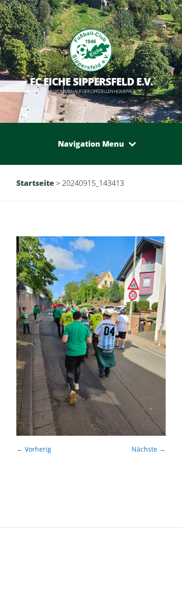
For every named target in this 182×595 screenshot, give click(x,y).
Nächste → (149, 449)
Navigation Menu (91, 144)
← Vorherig (33, 449)
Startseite (35, 183)
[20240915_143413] (91, 433)
